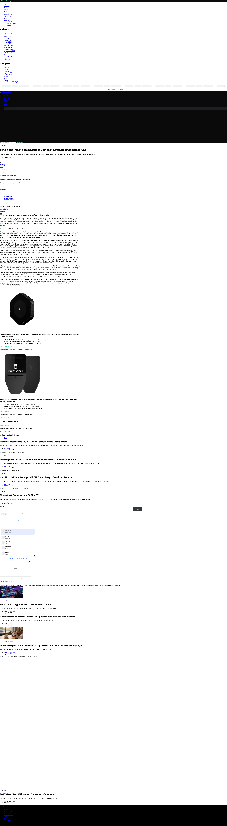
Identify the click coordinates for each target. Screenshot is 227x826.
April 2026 (7, 40)
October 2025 (8, 49)
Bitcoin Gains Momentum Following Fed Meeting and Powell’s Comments (15, 179)
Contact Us (10, 22)
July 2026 (7, 35)
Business (6, 71)
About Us (7, 20)
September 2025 (9, 51)
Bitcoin (6, 7)
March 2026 (8, 42)
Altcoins (6, 6)
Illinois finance (8, 198)
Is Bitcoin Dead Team (10, 502)
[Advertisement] (113, 126)
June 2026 (7, 37)
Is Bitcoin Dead (4, 1)
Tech (5, 11)
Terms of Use (8, 13)
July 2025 (7, 54)
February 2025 (8, 58)
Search (20, 142)
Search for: (3, 140)
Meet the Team (11, 23)
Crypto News (8, 4)
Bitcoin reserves (8, 196)
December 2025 (9, 45)
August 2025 (8, 53)
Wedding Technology (11, 82)
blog (5, 18)
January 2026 (8, 44)
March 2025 (8, 56)
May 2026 (7, 38)
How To (6, 9)
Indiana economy (9, 200)
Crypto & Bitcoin (9, 73)
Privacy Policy (8, 14)
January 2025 (8, 60)
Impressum (7, 16)
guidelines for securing (13, 247)
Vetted (6, 80)
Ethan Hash (3, 189)
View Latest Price (6, 346)
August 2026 (8, 33)
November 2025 (9, 47)
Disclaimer (7, 25)
